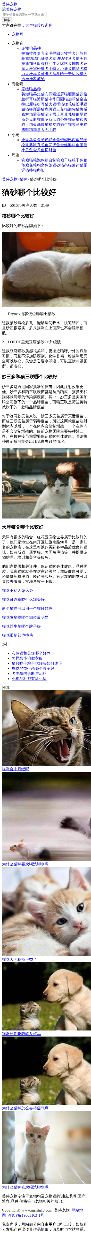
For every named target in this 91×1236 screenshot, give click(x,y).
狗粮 (25, 160)
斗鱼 (76, 145)
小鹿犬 (66, 69)
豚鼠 (33, 145)
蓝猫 (76, 119)
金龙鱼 (39, 150)
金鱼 (56, 140)
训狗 (48, 25)
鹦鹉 (48, 140)
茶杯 (45, 63)
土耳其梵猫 (66, 114)
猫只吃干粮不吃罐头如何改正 (37, 663)
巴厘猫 (31, 104)
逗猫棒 (27, 170)
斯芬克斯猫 (31, 119)
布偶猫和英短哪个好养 (31, 653)
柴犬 (48, 58)
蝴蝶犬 (77, 63)
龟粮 (25, 165)
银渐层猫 (37, 109)
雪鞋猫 (27, 130)
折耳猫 (43, 104)
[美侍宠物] (11, 9)
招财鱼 (50, 150)
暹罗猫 (62, 94)
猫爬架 (39, 170)
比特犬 (54, 69)
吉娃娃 (27, 79)
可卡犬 (46, 74)
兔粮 (33, 165)
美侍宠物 (9, 4)
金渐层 (50, 114)
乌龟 (33, 140)
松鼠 (25, 145)
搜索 (7, 20)
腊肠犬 (77, 69)
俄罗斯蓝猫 (50, 119)
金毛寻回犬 (54, 53)
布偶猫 (50, 94)
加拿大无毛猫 (44, 130)
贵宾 (41, 53)
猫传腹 (39, 25)
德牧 (64, 58)
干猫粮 (70, 160)
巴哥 (41, 58)
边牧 (76, 74)
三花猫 (62, 109)
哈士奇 (66, 74)
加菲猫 (74, 99)
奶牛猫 (66, 124)
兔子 (41, 140)
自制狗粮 (56, 160)
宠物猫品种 (31, 89)
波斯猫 (43, 99)
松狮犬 (43, 69)
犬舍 (29, 25)
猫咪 (23, 179)
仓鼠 (25, 140)
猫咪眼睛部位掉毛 (17, 635)
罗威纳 (39, 79)
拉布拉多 (29, 53)
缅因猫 (74, 94)
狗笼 (48, 165)
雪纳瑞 (31, 58)
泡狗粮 (43, 160)
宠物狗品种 (31, 48)
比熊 (79, 53)
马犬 (72, 58)
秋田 (37, 63)
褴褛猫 (54, 124)
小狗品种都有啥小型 (29, 679)
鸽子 (83, 140)
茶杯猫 (66, 119)
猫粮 (33, 160)
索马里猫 (79, 124)
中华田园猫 (58, 99)
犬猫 (52, 104)
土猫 (29, 124)
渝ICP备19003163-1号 (26, 1215)
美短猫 (39, 94)
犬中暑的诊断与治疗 (29, 673)
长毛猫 (81, 104)
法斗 (56, 74)
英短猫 (27, 94)
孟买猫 (39, 114)
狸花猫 (70, 104)
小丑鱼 (27, 150)
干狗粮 (81, 160)
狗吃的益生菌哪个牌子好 (33, 668)
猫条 (64, 165)
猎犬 (83, 74)
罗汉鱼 (54, 145)
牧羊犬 (70, 53)
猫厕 (83, 165)
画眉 (83, 145)
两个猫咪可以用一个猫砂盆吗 (27, 608)
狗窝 (41, 165)
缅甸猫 (74, 109)
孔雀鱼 (43, 145)
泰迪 (56, 58)
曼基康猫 (41, 124)
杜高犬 (35, 74)
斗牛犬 (54, 63)
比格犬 (66, 63)
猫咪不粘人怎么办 (17, 590)
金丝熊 (66, 145)
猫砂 (56, 165)
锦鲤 (64, 140)
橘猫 (60, 104)
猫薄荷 (74, 165)
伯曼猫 (81, 114)
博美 (79, 58)
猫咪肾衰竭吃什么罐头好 (23, 599)
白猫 (25, 109)
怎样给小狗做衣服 (27, 658)
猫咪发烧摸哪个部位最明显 (25, 617)
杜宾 (33, 69)
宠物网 (17, 34)
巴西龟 (74, 140)
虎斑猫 (50, 109)
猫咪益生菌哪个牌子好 (21, 626)
